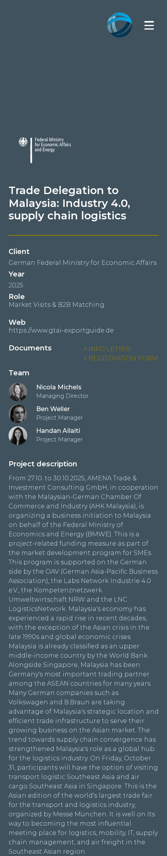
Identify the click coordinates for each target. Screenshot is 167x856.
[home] (119, 12)
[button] (149, 25)
